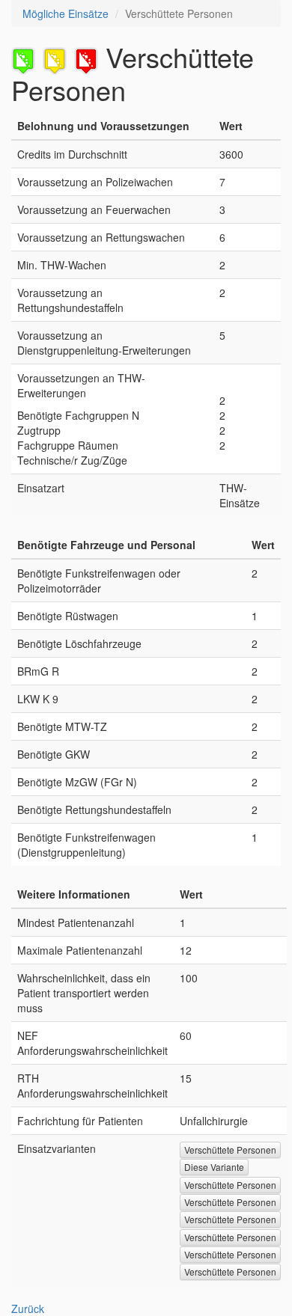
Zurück (27, 1308)
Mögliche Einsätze (65, 13)
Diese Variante (214, 1166)
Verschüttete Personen (230, 1149)
